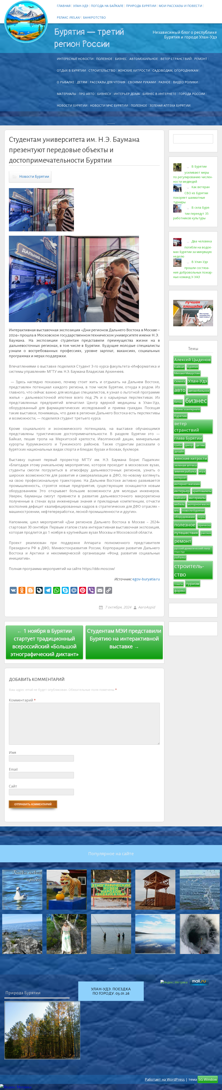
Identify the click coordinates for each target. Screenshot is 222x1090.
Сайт (13, 786)
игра (202, 471)
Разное (164, 82)
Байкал (179, 367)
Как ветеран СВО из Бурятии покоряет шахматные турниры (191, 194)
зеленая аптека (185, 465)
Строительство (101, 70)
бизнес (196, 400)
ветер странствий (186, 427)
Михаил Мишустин (187, 373)
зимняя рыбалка (185, 471)
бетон (178, 402)
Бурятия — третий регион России (89, 38)
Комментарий (22, 700)
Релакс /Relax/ (68, 17)
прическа (204, 525)
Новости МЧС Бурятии (109, 105)
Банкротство (94, 17)
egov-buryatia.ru (146, 579)
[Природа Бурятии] (42, 1030)
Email (13, 769)
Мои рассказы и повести (180, 6)
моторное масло (199, 504)
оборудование (184, 517)
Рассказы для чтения (107, 82)
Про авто (87, 94)
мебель (179, 504)
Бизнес (121, 59)
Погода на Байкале (107, 6)
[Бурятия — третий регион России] (26, 21)
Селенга (179, 381)
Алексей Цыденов (192, 359)
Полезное (104, 59)
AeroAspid (146, 607)
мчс (176, 510)
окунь (201, 517)
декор (189, 445)
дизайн (179, 451)
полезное (184, 525)
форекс (179, 591)
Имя (12, 752)
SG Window (208, 1079)
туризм (192, 583)
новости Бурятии (193, 510)
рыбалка (180, 557)
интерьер (182, 491)
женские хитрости (190, 458)
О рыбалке (65, 82)
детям (200, 445)
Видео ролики (185, 82)
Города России (192, 94)
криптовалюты (202, 491)
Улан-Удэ (80, 6)
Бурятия (192, 367)
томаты (178, 584)
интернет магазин (187, 484)
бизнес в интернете (187, 409)
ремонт (200, 59)
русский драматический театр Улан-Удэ (192, 550)
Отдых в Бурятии (71, 70)
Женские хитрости (134, 70)
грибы (178, 445)
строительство (189, 570)
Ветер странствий (176, 59)
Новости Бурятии (72, 105)
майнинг (180, 498)
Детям (82, 82)
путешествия (186, 532)
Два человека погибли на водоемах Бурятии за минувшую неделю (192, 248)
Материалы (66, 94)
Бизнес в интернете (159, 94)
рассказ (206, 533)
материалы (197, 498)
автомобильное (198, 391)
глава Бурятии (188, 438)
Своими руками (142, 82)
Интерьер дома (127, 94)
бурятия (180, 416)
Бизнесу (104, 94)
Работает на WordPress (165, 1079)
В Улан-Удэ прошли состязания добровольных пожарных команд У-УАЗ (193, 269)
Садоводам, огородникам (175, 70)
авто (179, 389)
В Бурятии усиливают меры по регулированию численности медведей (193, 173)
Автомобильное (143, 59)
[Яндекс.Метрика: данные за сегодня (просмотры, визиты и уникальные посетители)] (15, 1087)
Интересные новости (75, 59)
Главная (63, 6)
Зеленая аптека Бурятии (170, 105)
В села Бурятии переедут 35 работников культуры (191, 212)
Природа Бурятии (141, 6)
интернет (180, 478)
